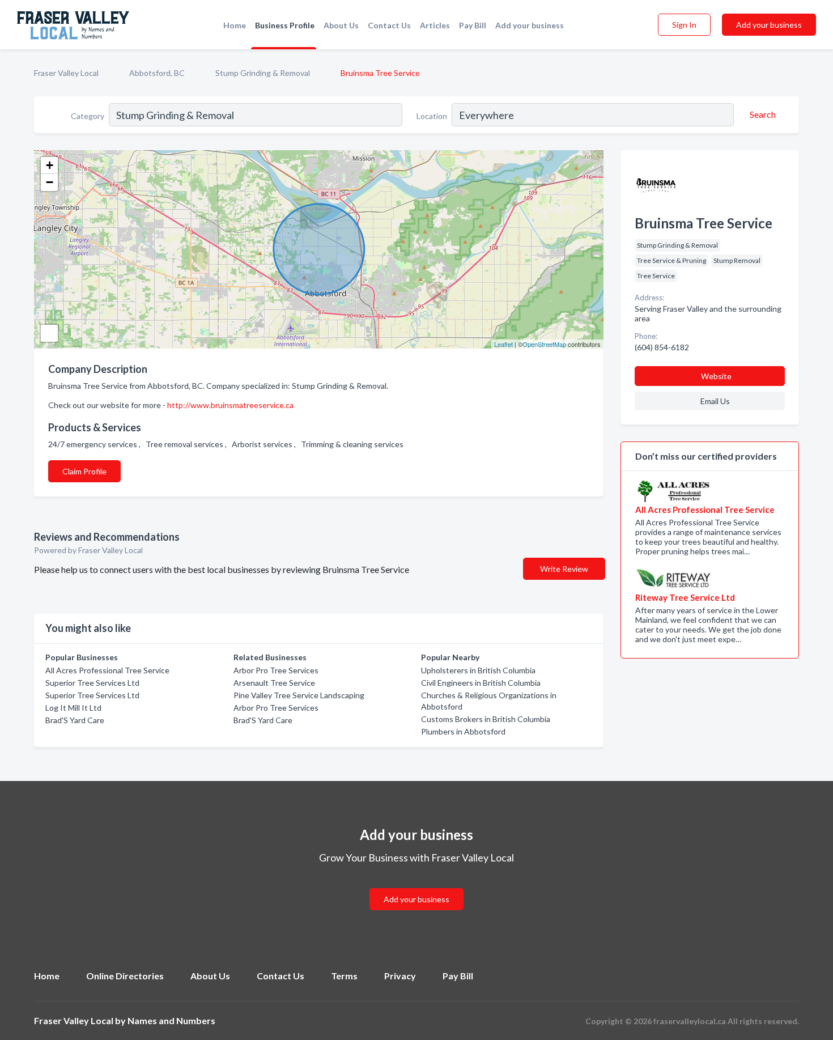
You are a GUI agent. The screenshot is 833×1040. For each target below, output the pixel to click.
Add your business (529, 25)
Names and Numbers (171, 1020)
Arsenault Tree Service (274, 682)
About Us (341, 25)
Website (716, 376)
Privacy (400, 975)
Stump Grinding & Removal (262, 73)
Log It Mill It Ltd (73, 707)
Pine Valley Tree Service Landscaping (298, 695)
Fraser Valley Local (66, 73)
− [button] (49, 182)
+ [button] (49, 165)
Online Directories (125, 975)
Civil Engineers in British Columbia (481, 682)
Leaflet (503, 344)
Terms (344, 975)
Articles (435, 25)
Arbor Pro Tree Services (275, 670)
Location (431, 116)
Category (87, 116)
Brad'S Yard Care (74, 720)
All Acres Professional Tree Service (107, 670)
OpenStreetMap (544, 344)
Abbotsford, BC (157, 73)
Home (234, 25)
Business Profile (284, 25)
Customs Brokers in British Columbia (485, 719)
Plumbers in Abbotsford (463, 731)
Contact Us (389, 25)
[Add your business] (416, 885)
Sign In (684, 24)
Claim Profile (84, 471)
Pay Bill (472, 25)
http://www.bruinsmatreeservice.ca (230, 405)
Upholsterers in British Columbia (478, 670)
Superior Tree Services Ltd (92, 682)
